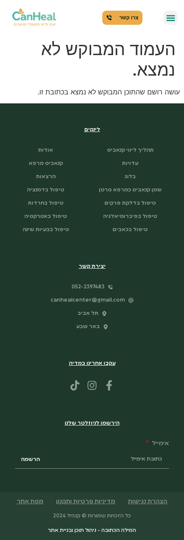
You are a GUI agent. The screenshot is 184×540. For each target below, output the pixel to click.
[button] (170, 18)
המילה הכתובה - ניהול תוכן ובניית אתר (92, 531)
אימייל (160, 443)
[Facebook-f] (109, 385)
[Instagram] (92, 385)
